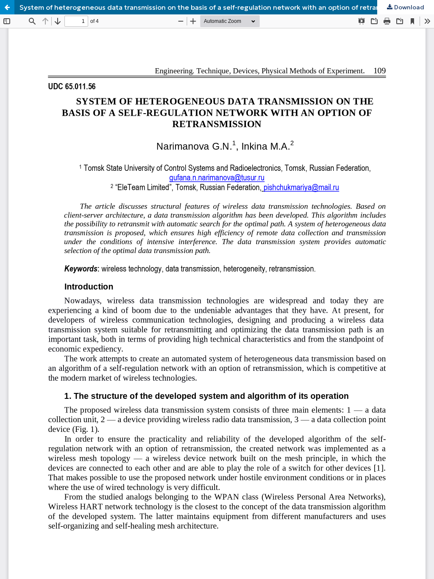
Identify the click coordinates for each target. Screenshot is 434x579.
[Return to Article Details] (7, 7)
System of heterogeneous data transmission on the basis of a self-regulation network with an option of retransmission (213, 7)
